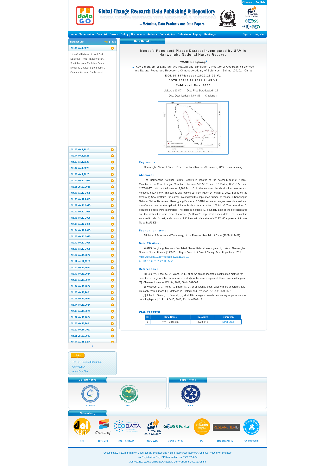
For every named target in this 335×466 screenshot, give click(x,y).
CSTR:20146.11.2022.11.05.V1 (156, 261)
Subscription (167, 34)
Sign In (247, 34)
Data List (102, 34)
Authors (152, 34)
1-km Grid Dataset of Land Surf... (87, 54)
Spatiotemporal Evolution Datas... (87, 63)
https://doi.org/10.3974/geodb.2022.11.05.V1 (164, 256)
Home (73, 34)
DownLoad (228, 322)
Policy (124, 34)
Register (259, 34)
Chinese (247, 2)
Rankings (210, 34)
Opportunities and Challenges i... (87, 72)
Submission (86, 34)
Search (114, 34)
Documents (138, 34)
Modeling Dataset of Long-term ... (87, 67)
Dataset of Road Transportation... (87, 58)
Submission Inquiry (190, 34)
